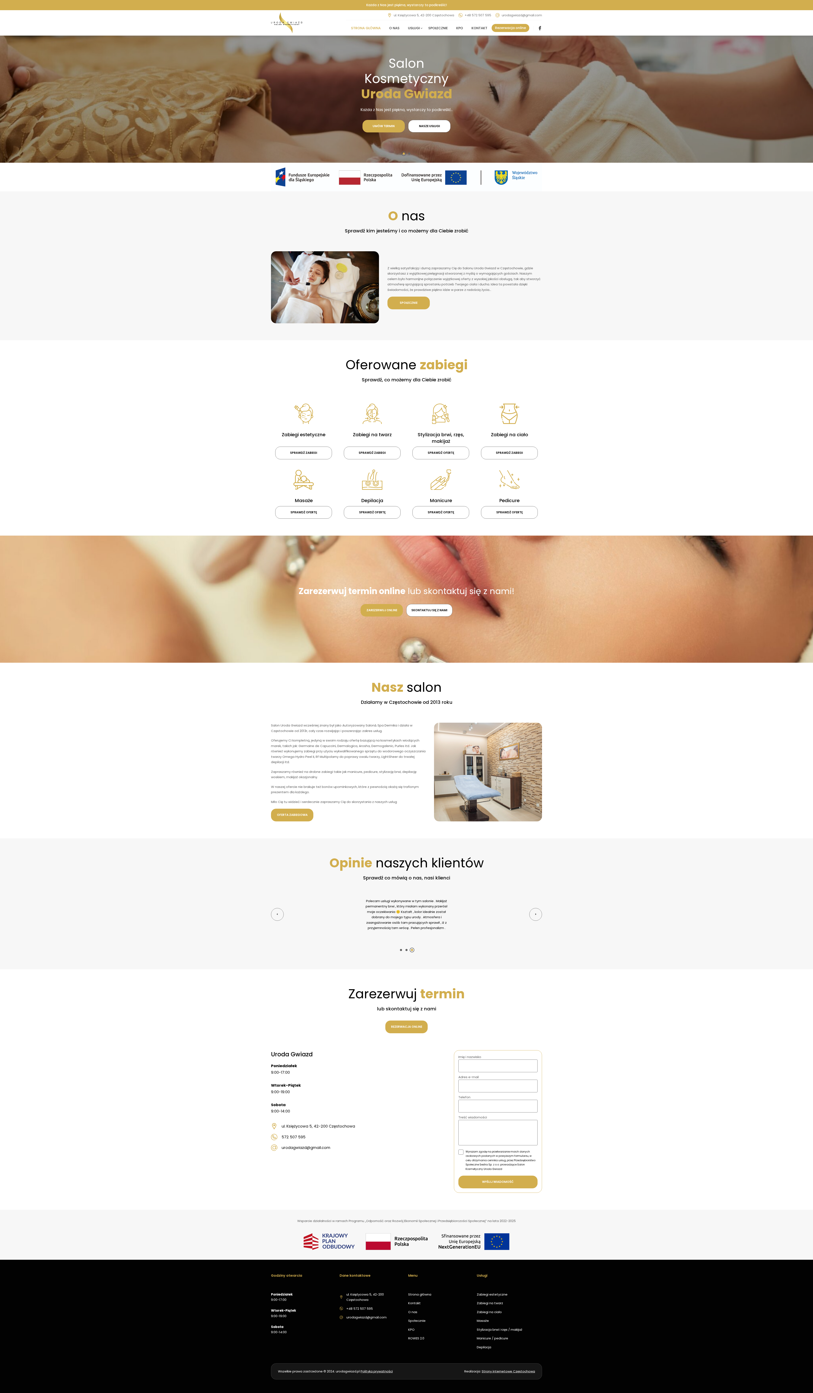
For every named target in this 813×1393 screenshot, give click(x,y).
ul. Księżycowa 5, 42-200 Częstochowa (424, 15)
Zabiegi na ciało (489, 1312)
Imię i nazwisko (469, 1057)
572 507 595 (294, 1137)
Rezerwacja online (510, 27)
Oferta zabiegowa (292, 815)
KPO (459, 28)
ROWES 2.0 (416, 1338)
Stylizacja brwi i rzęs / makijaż (499, 1329)
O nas (394, 28)
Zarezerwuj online (381, 610)
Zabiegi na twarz (490, 1303)
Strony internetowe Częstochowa (508, 1371)
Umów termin (384, 126)
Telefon (464, 1097)
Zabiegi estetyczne (492, 1294)
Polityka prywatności (377, 1371)
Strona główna (366, 28)
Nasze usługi (429, 126)
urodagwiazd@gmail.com (522, 15)
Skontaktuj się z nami (429, 610)
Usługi (414, 28)
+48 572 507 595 (478, 15)
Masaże (483, 1320)
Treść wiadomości (472, 1117)
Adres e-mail (468, 1077)
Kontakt (479, 28)
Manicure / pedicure (492, 1338)
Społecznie (438, 28)
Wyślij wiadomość (498, 1182)
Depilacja (484, 1347)
